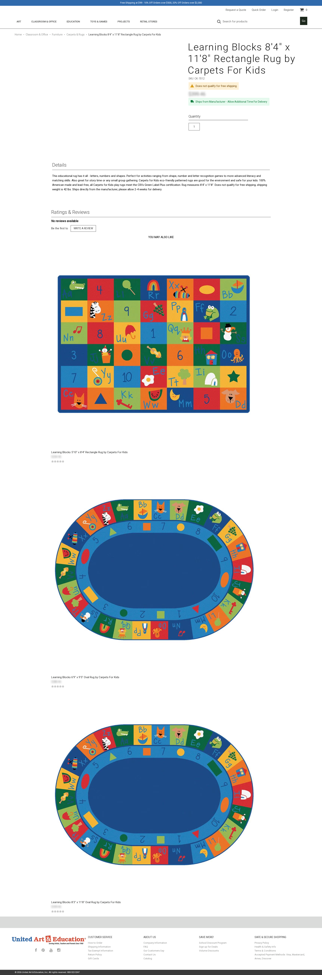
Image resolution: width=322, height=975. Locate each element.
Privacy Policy (262, 942)
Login (275, 10)
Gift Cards (93, 958)
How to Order (95, 942)
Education (73, 21)
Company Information (155, 942)
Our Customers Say (153, 950)
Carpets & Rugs (75, 34)
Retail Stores (148, 21)
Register (289, 10)
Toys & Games (98, 21)
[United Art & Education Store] (49, 939)
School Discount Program (213, 942)
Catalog (147, 958)
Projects (124, 21)
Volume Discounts (209, 950)
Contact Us (149, 954)
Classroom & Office (43, 21)
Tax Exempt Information (100, 950)
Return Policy (95, 954)
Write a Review (83, 228)
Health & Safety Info (265, 946)
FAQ (145, 946)
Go (303, 21)
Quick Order (259, 10)
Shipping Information (99, 946)
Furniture (57, 34)
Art (19, 21)
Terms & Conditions (265, 950)
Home (18, 34)
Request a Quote (236, 10)
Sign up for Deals (208, 946)
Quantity (195, 116)
